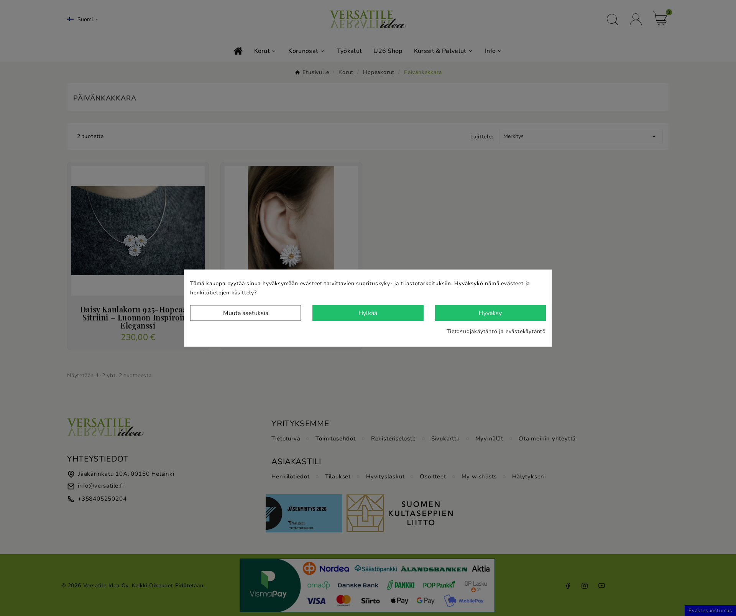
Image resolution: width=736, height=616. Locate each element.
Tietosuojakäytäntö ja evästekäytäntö (496, 331)
